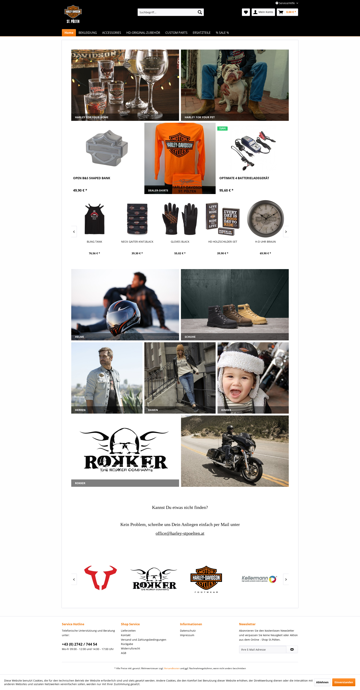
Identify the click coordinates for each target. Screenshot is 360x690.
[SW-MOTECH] (101, 579)
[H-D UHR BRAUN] (265, 219)
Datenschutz (188, 630)
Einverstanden (343, 682)
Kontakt (125, 635)
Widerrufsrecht (130, 648)
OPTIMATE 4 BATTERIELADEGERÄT (244, 178)
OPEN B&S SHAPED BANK (91, 178)
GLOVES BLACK (180, 241)
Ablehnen (322, 682)
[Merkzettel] (246, 12)
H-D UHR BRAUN (265, 241)
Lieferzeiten (128, 630)
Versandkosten (172, 668)
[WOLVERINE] (206, 579)
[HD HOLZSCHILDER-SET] (222, 219)
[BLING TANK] (94, 219)
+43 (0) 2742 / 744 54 (79, 644)
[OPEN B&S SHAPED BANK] (107, 148)
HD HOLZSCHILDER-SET (222, 241)
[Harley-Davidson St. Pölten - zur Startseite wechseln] (73, 21)
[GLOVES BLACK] (180, 219)
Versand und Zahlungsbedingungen (143, 639)
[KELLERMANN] (258, 579)
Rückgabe (127, 644)
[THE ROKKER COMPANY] (153, 579)
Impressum (187, 635)
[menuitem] (171, 12)
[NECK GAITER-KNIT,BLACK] (137, 219)
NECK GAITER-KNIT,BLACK (137, 241)
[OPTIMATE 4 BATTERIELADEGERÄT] (253, 148)
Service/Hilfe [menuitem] (287, 3)
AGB (123, 653)
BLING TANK (94, 241)
